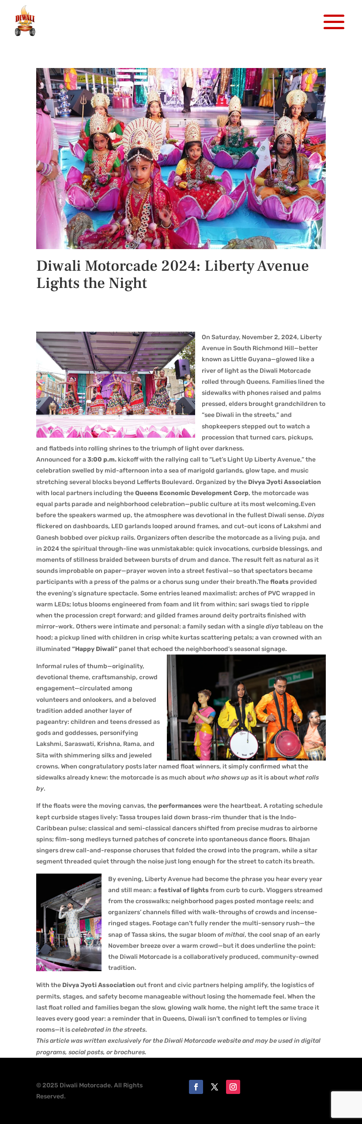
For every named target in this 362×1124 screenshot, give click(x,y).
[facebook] (196, 1087)
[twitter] (214, 1087)
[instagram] (233, 1087)
